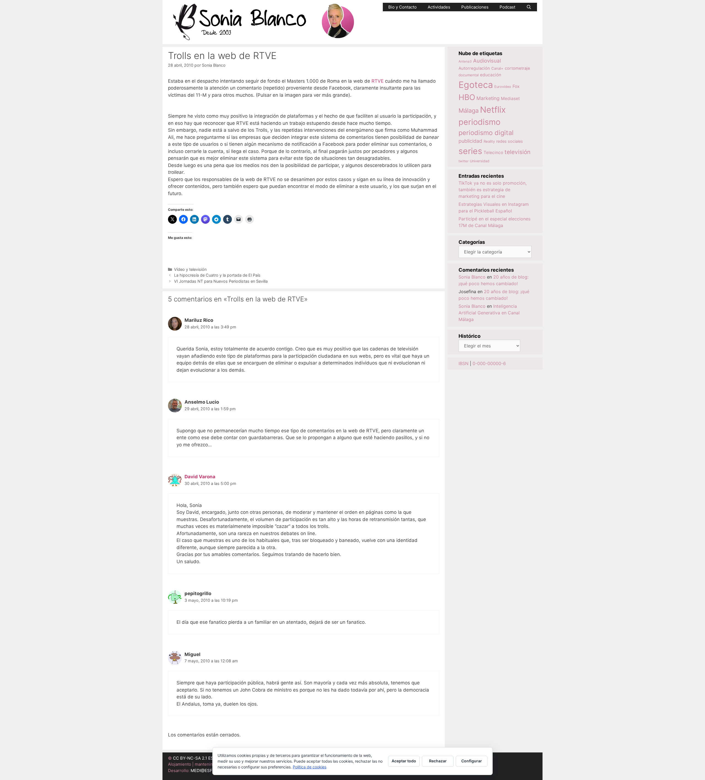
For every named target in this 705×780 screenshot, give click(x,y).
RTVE (378, 81)
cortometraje (517, 68)
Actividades (439, 7)
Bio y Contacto (402, 7)
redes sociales (509, 141)
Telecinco (493, 152)
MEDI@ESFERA (205, 770)
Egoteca (476, 84)
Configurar (471, 761)
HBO (467, 97)
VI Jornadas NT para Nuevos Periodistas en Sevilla (221, 281)
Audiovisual (487, 61)
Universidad (479, 161)
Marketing (488, 98)
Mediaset (510, 98)
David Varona (200, 476)
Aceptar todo (404, 761)
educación (490, 74)
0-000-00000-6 (489, 363)
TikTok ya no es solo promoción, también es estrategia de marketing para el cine (493, 189)
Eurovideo (502, 87)
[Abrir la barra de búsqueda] (529, 7)
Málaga (469, 110)
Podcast (507, 7)
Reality (489, 141)
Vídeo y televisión (190, 269)
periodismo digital (486, 133)
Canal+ (497, 68)
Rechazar (438, 761)
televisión (517, 152)
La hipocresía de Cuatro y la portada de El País (217, 275)
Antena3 (465, 61)
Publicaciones (475, 7)
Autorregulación (474, 68)
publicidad (470, 141)
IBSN (463, 363)
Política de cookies (309, 767)
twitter (463, 161)
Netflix (493, 109)
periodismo (479, 122)
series (470, 151)
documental (469, 75)
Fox (516, 86)
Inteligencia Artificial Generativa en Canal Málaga (489, 312)
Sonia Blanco (472, 277)
